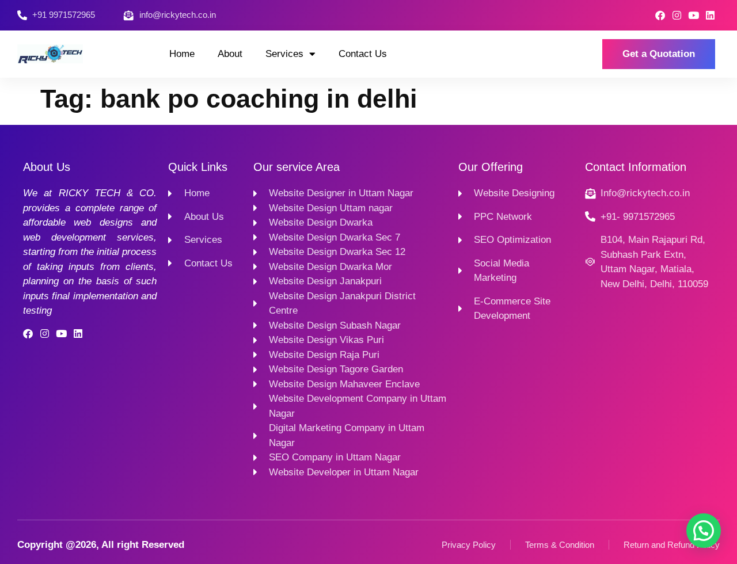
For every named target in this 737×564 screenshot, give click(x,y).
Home (182, 53)
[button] (703, 530)
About (230, 53)
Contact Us (363, 53)
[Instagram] (677, 15)
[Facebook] (660, 15)
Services (284, 53)
